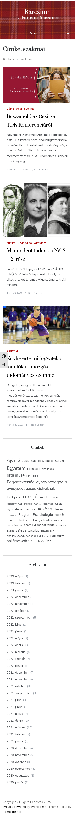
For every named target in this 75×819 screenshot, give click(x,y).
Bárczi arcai (14, 108)
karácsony (12, 503)
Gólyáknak (46, 488)
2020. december (18, 748)
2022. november (18, 604)
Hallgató (13, 497)
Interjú (29, 496)
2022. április (15, 645)
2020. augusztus (18, 775)
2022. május (15, 638)
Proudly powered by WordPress (25, 807)
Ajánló (13, 460)
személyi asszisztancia (39, 525)
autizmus (29, 460)
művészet (45, 509)
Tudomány (57, 535)
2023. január (15, 590)
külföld (58, 503)
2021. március (16, 727)
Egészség (33, 469)
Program (24, 515)
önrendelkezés (37, 541)
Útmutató (40, 243)
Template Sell (12, 812)
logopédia (13, 509)
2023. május (15, 576)
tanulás (33, 530)
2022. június (14, 631)
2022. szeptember (19, 617)
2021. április (15, 720)
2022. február (16, 659)
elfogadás (48, 468)
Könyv (37, 503)
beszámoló (45, 461)
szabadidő (21, 520)
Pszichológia (43, 514)
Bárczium (37, 12)
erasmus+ (16, 475)
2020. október (16, 762)
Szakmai (29, 108)
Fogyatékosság (21, 481)
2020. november (18, 755)
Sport (10, 520)
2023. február (16, 583)
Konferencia (25, 503)
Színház (21, 530)
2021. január (15, 741)
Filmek (35, 475)
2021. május (15, 713)
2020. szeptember (19, 768)
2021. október (16, 686)
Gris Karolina (41, 169)
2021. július (14, 700)
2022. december (18, 597)
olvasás (58, 509)
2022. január (15, 666)
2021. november (18, 679)
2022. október (16, 611)
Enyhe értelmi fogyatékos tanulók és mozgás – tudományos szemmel (35, 366)
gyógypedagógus (21, 488)
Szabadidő (25, 243)
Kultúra (11, 243)
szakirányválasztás (40, 520)
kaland (56, 497)
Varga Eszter (36, 424)
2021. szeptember (19, 693)
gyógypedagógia (51, 481)
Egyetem (16, 468)
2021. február (16, 734)
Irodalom (45, 497)
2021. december (18, 672)
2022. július (14, 624)
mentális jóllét (28, 509)
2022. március (16, 652)
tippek (45, 536)
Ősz (48, 541)
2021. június (14, 707)
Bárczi (59, 461)
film (28, 475)
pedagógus (12, 515)
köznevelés (48, 503)
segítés (60, 515)
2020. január (15, 782)
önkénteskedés (18, 541)
